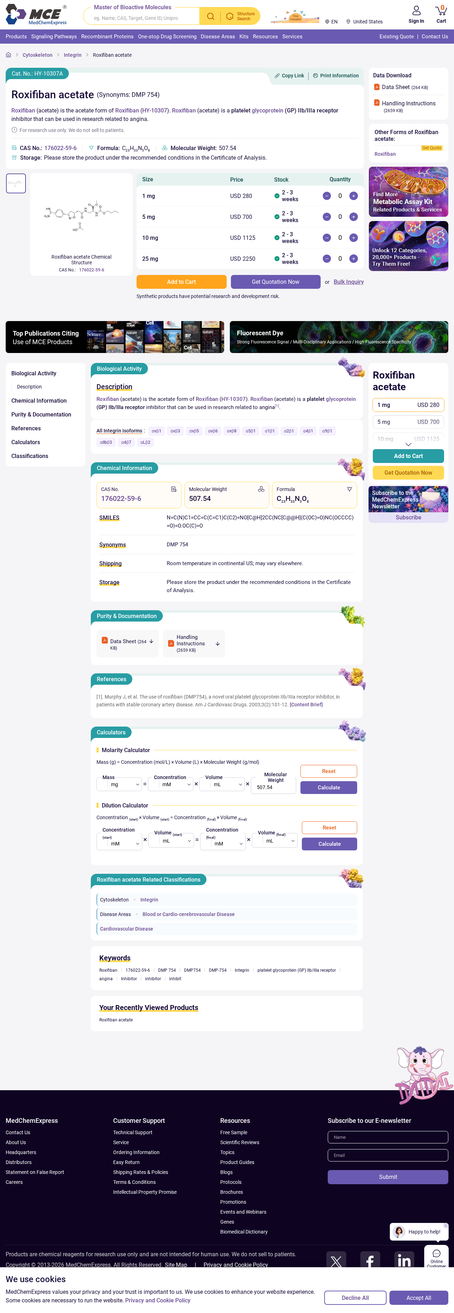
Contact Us (18, 1132)
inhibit (175, 978)
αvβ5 (194, 431)
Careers (14, 1182)
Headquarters (21, 1152)
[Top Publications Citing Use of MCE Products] (115, 351)
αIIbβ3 (106, 442)
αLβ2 (145, 442)
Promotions (233, 1202)
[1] (277, 406)
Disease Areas (115, 914)
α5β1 (251, 431)
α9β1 (327, 431)
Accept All (418, 1298)
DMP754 (192, 970)
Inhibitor (129, 978)
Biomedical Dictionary (244, 1232)
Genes (227, 1222)
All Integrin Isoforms (119, 431)
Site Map (176, 1265)
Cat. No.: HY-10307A (37, 73)
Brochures (231, 1192)
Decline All (355, 1298)
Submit (388, 1177)
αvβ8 (232, 431)
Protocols (231, 1182)
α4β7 (126, 442)
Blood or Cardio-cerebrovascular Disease (189, 914)
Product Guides (237, 1162)
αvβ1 (156, 431)
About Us (16, 1142)
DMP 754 (167, 970)
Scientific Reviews (239, 1142)
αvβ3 (175, 431)
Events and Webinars (243, 1212)
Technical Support (133, 1132)
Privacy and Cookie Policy (236, 1265)
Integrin (73, 55)
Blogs (226, 1172)
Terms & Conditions (134, 1182)
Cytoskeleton (37, 55)
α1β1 (270, 431)
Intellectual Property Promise (145, 1192)
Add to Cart (408, 456)
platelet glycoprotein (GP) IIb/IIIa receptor (297, 970)
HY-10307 (154, 110)
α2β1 (289, 431)
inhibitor (153, 978)
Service (121, 1142)
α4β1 (308, 431)
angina (106, 978)
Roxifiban (23, 110)
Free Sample (233, 1132)
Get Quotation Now (408, 472)
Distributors (19, 1162)
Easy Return (126, 1162)
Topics (227, 1152)
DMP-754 (218, 970)
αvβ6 (213, 431)
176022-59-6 (60, 148)
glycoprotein (267, 110)
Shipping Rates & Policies (140, 1172)
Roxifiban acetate (112, 55)
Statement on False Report (35, 1172)
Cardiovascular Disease (126, 929)
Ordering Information (136, 1152)
